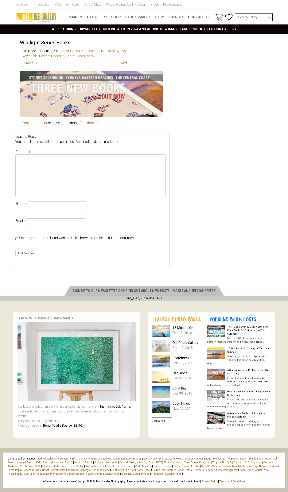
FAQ (58, 5)
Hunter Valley (75, 466)
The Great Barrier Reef (138, 470)
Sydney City (150, 458)
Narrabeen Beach (62, 462)
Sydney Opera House (171, 458)
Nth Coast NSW (153, 462)
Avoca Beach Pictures (98, 466)
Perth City (117, 470)
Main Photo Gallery (88, 17)
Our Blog (21, 5)
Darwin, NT (240, 462)
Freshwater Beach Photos (166, 473)
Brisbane (29, 470)
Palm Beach (43, 462)
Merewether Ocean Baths (177, 470)
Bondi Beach (239, 458)
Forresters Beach (123, 466)
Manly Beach (256, 458)
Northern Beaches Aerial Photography (216, 470)
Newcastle (111, 462)
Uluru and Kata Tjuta (54, 466)
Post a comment (34, 123)
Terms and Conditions (232, 481)
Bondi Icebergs (81, 470)
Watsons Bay (249, 466)
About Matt (92, 5)
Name (21, 204)
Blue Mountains (172, 462)
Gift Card (72, 5)
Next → (125, 63)
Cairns (156, 470)
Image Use (41, 5)
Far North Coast (162, 466)
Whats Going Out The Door (125, 5)
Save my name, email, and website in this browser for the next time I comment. (77, 238)
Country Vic (254, 462)
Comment (22, 152)
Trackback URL (91, 123)
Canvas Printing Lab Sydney (95, 458)
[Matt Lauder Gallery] (36, 17)
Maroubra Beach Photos (135, 473)
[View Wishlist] (229, 17)
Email (20, 221)
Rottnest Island (101, 470)
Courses (176, 17)
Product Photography (166, 5)
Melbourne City (221, 458)
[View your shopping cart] (219, 17)
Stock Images (138, 17)
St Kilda (98, 462)
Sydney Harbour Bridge (198, 458)
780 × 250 (72, 51)
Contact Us (199, 17)
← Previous (28, 63)
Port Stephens (143, 466)
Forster (195, 466)
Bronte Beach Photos (107, 473)
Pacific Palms (181, 466)
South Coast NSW (30, 466)
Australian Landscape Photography (44, 473)
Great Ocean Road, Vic (197, 462)
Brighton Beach (83, 462)
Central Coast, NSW (130, 462)
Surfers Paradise (60, 470)
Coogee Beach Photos (80, 473)
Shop (116, 17)
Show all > (159, 421)
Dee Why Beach (210, 466)
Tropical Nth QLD (222, 462)
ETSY (159, 17)
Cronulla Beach (231, 466)
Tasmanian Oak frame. (115, 406)
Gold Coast (42, 470)
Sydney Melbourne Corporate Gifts (58, 458)
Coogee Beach (25, 462)
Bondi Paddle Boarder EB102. (63, 425)
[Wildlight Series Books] (91, 116)
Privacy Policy (210, 481)
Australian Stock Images (127, 458)
